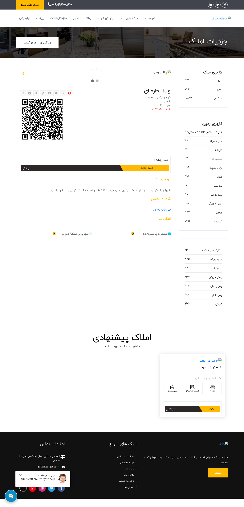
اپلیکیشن (24, 18)
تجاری (219, 89)
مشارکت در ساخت (212, 250)
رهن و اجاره (216, 286)
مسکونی (217, 98)
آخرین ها (129, 487)
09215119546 (160, 210)
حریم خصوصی (126, 462)
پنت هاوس (216, 194)
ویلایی (218, 212)
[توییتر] (218, 5)
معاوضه (218, 268)
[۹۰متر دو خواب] (210, 360)
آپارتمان (218, 221)
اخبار (76, 18)
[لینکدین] (211, 5)
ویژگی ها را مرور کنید (37, 42)
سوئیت (218, 185)
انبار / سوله (215, 141)
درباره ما (130, 468)
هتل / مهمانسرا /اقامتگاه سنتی (205, 132)
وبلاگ (88, 18)
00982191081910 (61, 5)
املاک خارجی (131, 18)
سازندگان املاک (58, 18)
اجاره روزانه (216, 259)
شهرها (151, 18)
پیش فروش (107, 18)
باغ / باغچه (216, 167)
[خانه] (223, 443)
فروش (218, 304)
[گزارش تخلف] (69, 93)
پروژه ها (40, 18)
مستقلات (217, 158)
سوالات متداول (125, 456)
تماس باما (129, 474)
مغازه (219, 176)
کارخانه (218, 150)
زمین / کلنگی (215, 203)
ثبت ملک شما (30, 4)
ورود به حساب (126, 480)
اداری (219, 80)
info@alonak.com (48, 466)
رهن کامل (217, 295)
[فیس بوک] (225, 5)
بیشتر (218, 472)
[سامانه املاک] (221, 18)
